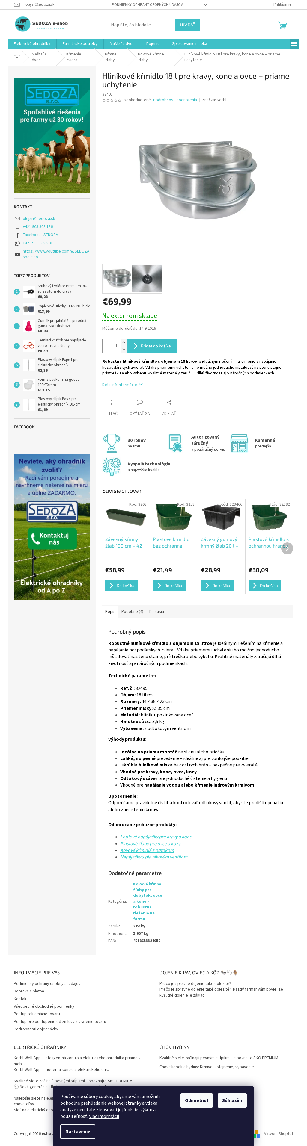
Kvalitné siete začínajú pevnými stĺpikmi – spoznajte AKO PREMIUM (73, 1081)
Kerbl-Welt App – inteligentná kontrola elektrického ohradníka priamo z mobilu (77, 1061)
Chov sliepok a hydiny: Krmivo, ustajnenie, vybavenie (206, 1067)
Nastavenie (77, 1131)
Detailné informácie (119, 385)
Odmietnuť (196, 1100)
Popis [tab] (110, 612)
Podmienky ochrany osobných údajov (147, 4)
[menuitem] (32, 44)
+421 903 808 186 (38, 227)
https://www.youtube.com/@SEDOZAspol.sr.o (56, 254)
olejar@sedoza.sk (39, 219)
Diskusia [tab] (156, 612)
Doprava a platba (29, 991)
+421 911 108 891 (38, 243)
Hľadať (187, 24)
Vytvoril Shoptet (278, 1134)
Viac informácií (104, 1116)
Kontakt (21, 999)
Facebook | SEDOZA (40, 235)
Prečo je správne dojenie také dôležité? (195, 984)
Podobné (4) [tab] (132, 612)
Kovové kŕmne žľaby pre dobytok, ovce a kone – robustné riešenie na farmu (147, 901)
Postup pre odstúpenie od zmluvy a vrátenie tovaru (60, 1022)
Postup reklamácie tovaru (37, 1014)
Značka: (214, 100)
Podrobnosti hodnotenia (175, 100)
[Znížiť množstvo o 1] (124, 349)
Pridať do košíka (156, 345)
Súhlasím (232, 1100)
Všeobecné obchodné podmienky (44, 1006)
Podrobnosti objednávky (36, 1029)
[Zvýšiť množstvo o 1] (124, 342)
